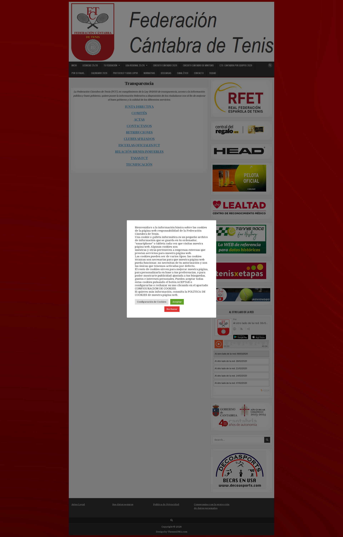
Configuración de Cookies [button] (151, 301)
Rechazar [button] (171, 309)
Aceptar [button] (177, 301)
